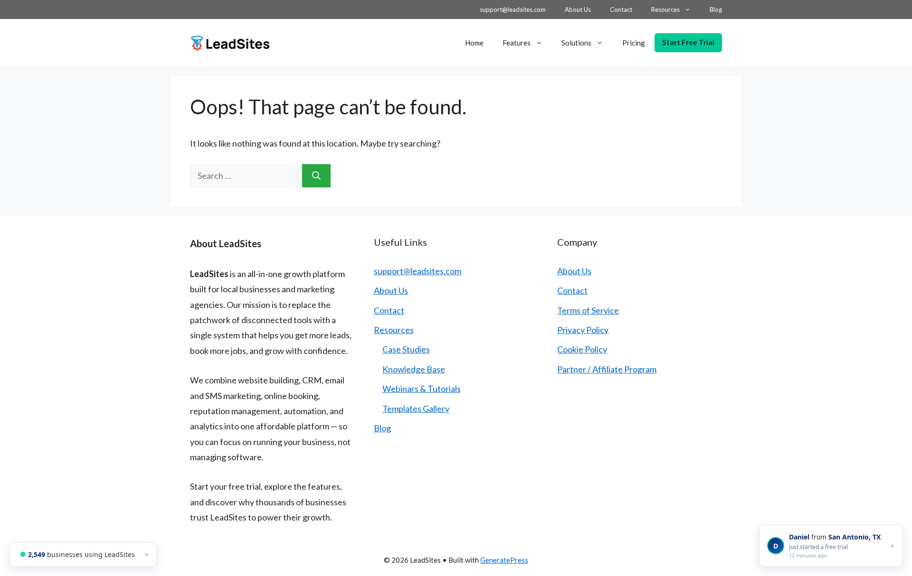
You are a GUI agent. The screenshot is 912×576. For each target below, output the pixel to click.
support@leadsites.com (513, 9)
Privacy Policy (582, 330)
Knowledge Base (413, 369)
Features (517, 42)
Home (474, 42)
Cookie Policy (582, 349)
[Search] (316, 175)
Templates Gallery (415, 408)
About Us (578, 9)
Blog (716, 9)
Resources (665, 9)
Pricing (633, 42)
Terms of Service (588, 310)
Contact (621, 9)
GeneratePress (504, 560)
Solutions (576, 42)
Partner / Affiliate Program (606, 369)
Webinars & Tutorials (421, 388)
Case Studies (406, 349)
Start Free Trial (688, 42)
